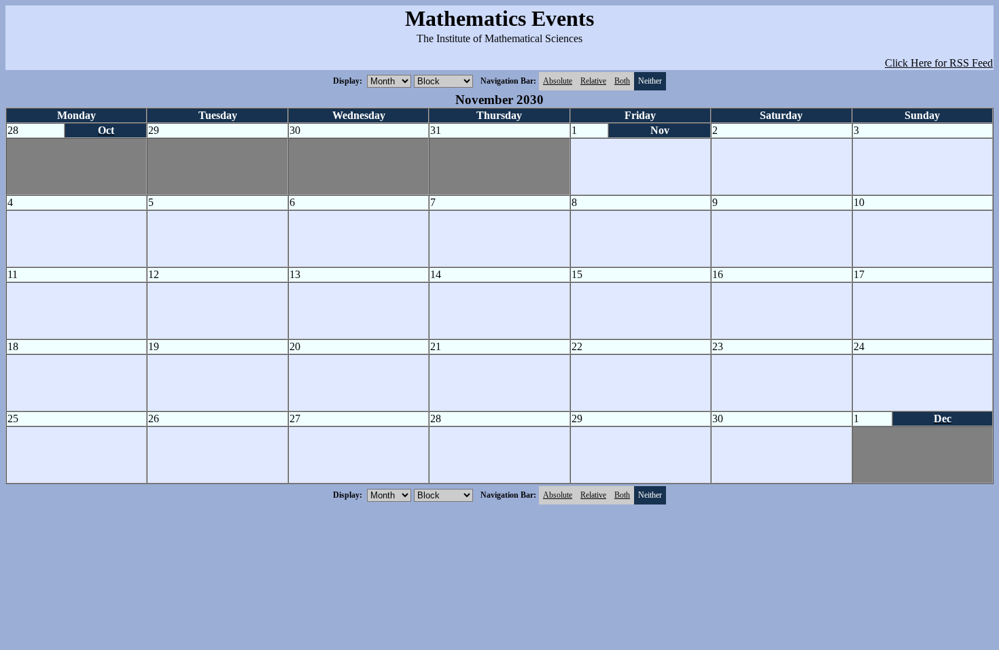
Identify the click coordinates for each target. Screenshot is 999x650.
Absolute (557, 81)
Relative (593, 81)
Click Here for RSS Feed (939, 63)
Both (622, 81)
